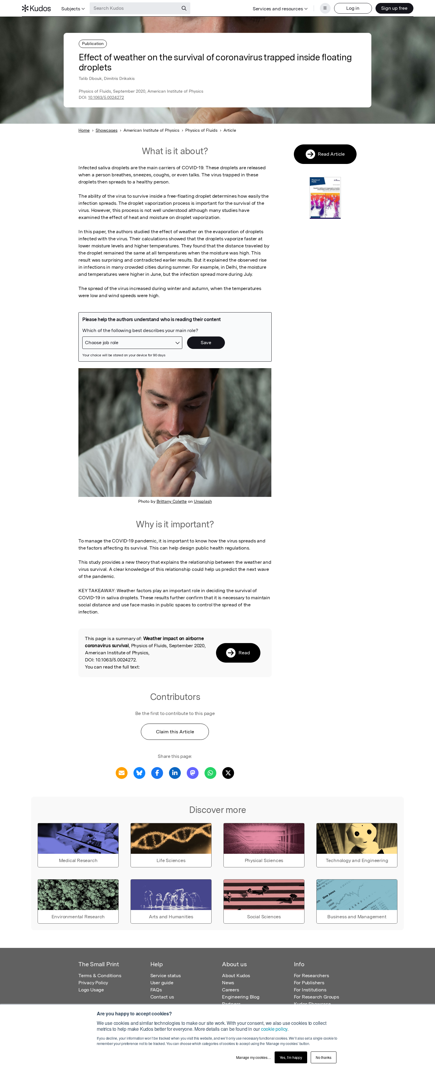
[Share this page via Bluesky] (139, 772)
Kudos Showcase (312, 1004)
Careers (230, 990)
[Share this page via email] (121, 772)
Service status (165, 975)
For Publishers (309, 982)
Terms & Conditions (99, 975)
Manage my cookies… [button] (253, 1057)
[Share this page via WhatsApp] (210, 772)
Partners (231, 1004)
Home (84, 130)
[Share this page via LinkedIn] (174, 772)
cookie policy (274, 1028)
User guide (161, 982)
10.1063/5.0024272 (106, 97)
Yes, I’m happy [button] (291, 1057)
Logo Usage (91, 990)
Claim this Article (175, 732)
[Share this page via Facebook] (157, 772)
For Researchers (311, 975)
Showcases (106, 130)
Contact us (162, 997)
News (228, 982)
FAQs (156, 990)
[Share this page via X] (228, 772)
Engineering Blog (241, 997)
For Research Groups (316, 997)
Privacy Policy (93, 982)
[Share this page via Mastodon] (192, 772)
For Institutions (310, 990)
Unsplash (203, 501)
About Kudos (236, 975)
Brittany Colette (172, 501)
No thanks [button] (323, 1057)
